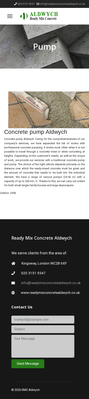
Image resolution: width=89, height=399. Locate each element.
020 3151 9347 (26, 3)
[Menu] (9, 16)
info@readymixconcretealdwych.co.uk (62, 3)
